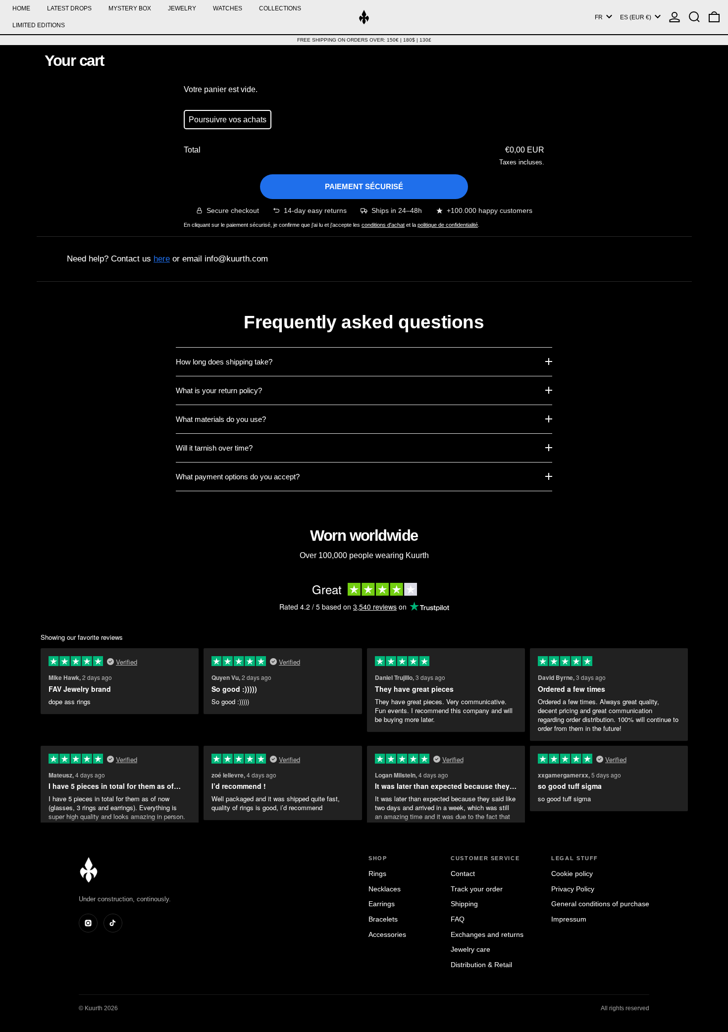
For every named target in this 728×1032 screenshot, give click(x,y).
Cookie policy (572, 873)
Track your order (477, 889)
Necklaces (384, 889)
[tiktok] (113, 923)
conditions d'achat (383, 225)
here (162, 258)
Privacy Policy (572, 889)
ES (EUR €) (636, 17)
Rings (377, 873)
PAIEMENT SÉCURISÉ (364, 186)
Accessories (387, 934)
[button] (694, 17)
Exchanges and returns (487, 934)
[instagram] (88, 923)
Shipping (464, 904)
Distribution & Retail (481, 965)
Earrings (381, 904)
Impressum (568, 919)
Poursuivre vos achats (227, 119)
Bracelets (383, 919)
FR (599, 17)
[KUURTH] (89, 869)
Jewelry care (470, 949)
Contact (463, 873)
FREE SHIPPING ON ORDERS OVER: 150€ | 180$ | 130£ (364, 40)
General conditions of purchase (600, 904)
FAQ (458, 919)
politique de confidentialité (447, 225)
